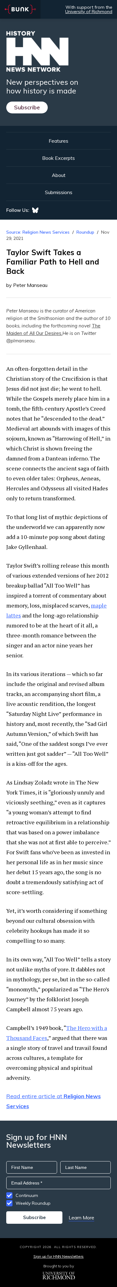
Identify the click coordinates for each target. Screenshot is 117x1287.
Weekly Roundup (33, 1203)
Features (58, 141)
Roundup (85, 232)
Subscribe (27, 107)
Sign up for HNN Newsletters (58, 1256)
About (59, 175)
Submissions (58, 192)
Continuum (27, 1195)
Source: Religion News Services (38, 232)
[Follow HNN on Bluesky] (35, 210)
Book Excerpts (58, 158)
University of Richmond (88, 11)
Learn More (81, 1217)
